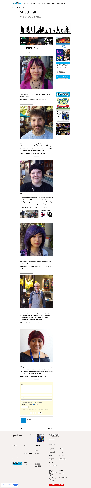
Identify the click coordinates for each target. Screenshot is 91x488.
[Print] (37, 48)
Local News (25, 450)
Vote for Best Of (15, 458)
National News (26, 449)
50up (50, 456)
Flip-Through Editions (38, 465)
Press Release (15, 452)
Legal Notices (51, 475)
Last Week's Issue (37, 464)
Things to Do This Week (38, 459)
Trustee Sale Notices (52, 480)
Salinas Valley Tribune (62, 458)
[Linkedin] (31, 48)
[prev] (13, 7)
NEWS (25, 445)
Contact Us (14, 450)
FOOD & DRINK (37, 445)
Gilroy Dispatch (61, 448)
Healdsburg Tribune (61, 449)
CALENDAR (37, 453)
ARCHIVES (31, 434)
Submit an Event (37, 457)
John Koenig (23, 19)
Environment (26, 448)
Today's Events (37, 456)
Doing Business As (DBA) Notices (52, 479)
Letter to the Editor (15, 451)
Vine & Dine (37, 448)
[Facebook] (27, 48)
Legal (50, 473)
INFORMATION (15, 445)
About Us (14, 449)
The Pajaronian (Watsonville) (63, 459)
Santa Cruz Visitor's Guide (53, 465)
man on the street (34, 409)
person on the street (44, 409)
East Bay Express (51, 448)
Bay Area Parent (51, 458)
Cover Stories (26, 451)
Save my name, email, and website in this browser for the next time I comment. (32, 402)
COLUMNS (25, 462)
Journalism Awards (61, 473)
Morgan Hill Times (61, 455)
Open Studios (51, 462)
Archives (14, 455)
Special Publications (38, 466)
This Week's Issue (37, 463)
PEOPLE (36, 450)
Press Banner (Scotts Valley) (63, 456)
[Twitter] (29, 48)
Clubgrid (36, 460)
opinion (39, 409)
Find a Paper (14, 456)
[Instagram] (52, 439)
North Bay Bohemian (52, 452)
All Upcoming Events (38, 455)
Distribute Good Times (16, 457)
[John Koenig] (23, 420)
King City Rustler (61, 452)
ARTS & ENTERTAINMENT (28, 453)
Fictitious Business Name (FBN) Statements (52, 477)
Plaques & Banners (15, 459)
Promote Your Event (38, 458)
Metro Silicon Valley (52, 451)
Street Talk (23, 428)
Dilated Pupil (51, 459)
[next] (14, 7)
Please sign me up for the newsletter (27, 404)
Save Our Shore (27, 7)
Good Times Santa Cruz (52, 449)
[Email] (34, 48)
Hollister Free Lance (61, 451)
